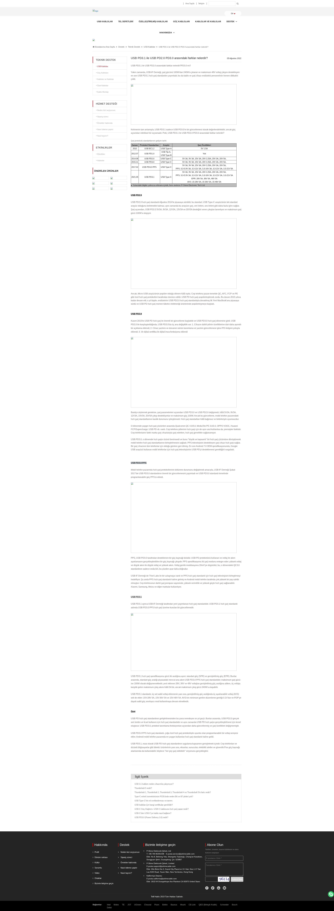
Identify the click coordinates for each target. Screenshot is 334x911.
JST (129, 905)
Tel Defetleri (125, 21)
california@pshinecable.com (165, 879)
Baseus (174, 905)
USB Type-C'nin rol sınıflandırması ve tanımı (153, 801)
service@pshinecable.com (184, 854)
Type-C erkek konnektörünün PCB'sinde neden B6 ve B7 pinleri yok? (164, 796)
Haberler (100, 160)
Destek (230, 21)
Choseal (147, 905)
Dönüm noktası (101, 857)
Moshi (183, 905)
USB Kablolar (105, 21)
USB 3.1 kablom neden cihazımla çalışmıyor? (154, 784)
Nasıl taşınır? (102, 136)
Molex (116, 905)
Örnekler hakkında (104, 123)
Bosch (234, 905)
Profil (97, 852)
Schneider (224, 905)
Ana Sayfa (189, 3)
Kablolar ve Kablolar (208, 21)
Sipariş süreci (102, 117)
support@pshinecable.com (164, 866)
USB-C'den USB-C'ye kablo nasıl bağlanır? (153, 813)
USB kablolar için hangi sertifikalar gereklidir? (154, 805)
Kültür (97, 862)
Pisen (156, 905)
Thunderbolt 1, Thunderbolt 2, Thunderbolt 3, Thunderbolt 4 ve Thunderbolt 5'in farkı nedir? (173, 792)
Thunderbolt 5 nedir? (143, 788)
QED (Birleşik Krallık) (208, 905)
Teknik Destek (134, 47)
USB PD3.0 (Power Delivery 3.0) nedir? (151, 817)
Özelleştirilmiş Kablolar (153, 21)
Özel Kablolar (102, 85)
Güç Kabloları (181, 21)
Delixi (109, 907)
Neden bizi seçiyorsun (106, 110)
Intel (109, 905)
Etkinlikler (101, 154)
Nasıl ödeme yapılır (105, 129)
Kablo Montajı (103, 92)
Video (97, 873)
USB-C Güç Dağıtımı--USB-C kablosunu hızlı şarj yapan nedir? (162, 809)
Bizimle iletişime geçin (104, 883)
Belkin (165, 905)
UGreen (137, 905)
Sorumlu (98, 868)
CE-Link (192, 905)
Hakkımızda (165, 32)
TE (123, 905)
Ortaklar (98, 878)
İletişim (201, 3)
